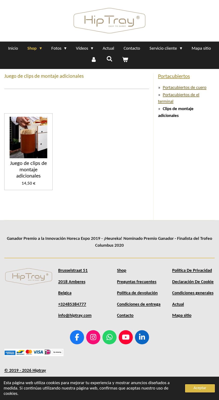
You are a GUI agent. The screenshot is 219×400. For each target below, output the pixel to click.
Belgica (64, 293)
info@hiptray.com (75, 315)
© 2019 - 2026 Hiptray (25, 370)
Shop (121, 270)
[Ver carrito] (125, 60)
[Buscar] (109, 59)
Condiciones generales (192, 293)
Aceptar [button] (200, 388)
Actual (178, 304)
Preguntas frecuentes (136, 282)
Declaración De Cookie (193, 282)
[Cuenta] (94, 60)
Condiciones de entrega (138, 304)
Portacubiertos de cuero (184, 87)
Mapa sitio (181, 315)
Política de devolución (137, 293)
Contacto (125, 315)
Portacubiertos (174, 76)
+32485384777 (72, 304)
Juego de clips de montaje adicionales (28, 170)
